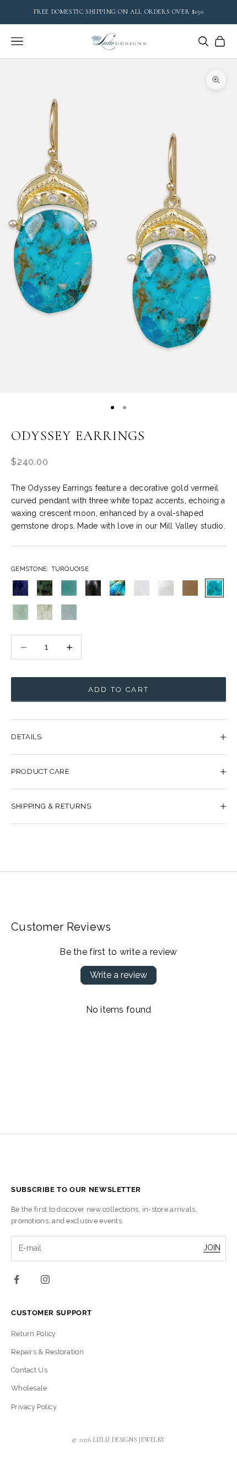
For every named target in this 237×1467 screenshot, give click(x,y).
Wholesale (29, 1388)
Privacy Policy (34, 1407)
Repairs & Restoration (47, 1352)
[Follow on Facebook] (16, 1279)
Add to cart (118, 689)
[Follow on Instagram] (45, 1279)
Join (211, 1247)
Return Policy (33, 1333)
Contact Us (29, 1370)
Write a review (118, 975)
